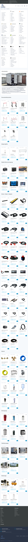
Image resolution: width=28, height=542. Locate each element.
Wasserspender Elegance (14, 390)
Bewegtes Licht (4, 49)
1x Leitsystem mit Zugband (5, 107)
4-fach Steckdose (4, 218)
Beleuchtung (3, 64)
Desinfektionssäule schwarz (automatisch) (7, 403)
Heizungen (3, 20)
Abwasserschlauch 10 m (5, 376)
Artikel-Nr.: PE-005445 (4, 446)
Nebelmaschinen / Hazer (5, 53)
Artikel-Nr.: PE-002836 (22, 100)
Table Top (2, 510)
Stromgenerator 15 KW (13, 187)
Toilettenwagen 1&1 (4, 454)
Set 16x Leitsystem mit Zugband (23, 107)
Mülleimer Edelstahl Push (23, 421)
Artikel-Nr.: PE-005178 (22, 165)
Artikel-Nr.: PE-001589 (4, 239)
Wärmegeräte (21, 29)
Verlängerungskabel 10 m (5, 232)
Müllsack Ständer (13, 421)
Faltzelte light (3, 14)
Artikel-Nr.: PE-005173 (4, 165)
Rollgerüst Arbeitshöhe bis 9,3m (14, 499)
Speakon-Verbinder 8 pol (5, 330)
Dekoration (2, 511)
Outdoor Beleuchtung (4, 50)
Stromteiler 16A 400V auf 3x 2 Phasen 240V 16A (7, 275)
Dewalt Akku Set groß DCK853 (5, 486)
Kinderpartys (16, 512)
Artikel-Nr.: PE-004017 (22, 253)
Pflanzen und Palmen (4, 26)
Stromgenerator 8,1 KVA (22, 186)
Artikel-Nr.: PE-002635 (22, 354)
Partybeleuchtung (4, 48)
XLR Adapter (12, 303)
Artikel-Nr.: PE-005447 (13, 446)
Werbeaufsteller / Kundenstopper (24, 122)
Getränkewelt (2, 512)
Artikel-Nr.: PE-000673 (22, 281)
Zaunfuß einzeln (4, 154)
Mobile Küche (21, 25)
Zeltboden (3, 17)
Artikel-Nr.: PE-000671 (4, 281)
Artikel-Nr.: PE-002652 (4, 368)
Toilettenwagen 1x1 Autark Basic (14, 454)
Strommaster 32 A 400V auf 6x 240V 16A (16, 275)
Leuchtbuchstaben (4, 25)
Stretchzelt (3, 13)
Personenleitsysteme (13, 59)
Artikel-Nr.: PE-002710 (4, 354)
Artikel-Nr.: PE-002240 (13, 295)
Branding (3, 65)
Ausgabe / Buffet (22, 26)
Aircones (3, 52)
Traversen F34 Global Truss (14, 53)
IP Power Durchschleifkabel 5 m (14, 232)
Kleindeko (3, 29)
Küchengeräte (21, 28)
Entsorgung (12, 64)
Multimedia (3, 61)
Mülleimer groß (3, 421)
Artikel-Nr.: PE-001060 (22, 295)
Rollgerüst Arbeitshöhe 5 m (5, 499)
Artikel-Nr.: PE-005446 (22, 446)
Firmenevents (16, 510)
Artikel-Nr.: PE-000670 (13, 337)
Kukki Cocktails (12, 27)
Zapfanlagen (12, 28)
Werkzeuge (12, 66)
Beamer (20, 49)
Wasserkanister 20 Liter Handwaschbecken (7, 390)
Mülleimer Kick (12, 435)
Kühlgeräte (21, 30)
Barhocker (12, 13)
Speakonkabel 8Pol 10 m (13, 316)
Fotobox (20, 48)
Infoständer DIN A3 (13, 136)
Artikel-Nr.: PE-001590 (13, 239)
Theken (11, 25)
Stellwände (3, 63)
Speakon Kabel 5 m (4, 316)
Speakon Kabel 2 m (22, 302)
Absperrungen (12, 52)
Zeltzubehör (3, 19)
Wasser (11, 63)
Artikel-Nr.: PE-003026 (13, 253)
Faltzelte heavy (4, 15)
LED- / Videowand (22, 51)
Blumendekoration (4, 28)
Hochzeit (16, 511)
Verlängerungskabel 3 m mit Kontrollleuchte (16, 218)
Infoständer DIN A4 (4, 136)
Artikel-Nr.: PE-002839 (13, 354)
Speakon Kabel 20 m (22, 316)
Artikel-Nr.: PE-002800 (13, 368)
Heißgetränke (12, 29)
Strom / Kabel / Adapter (13, 62)
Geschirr (21, 13)
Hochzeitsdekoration (4, 31)
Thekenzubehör (12, 30)
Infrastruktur (5, 71)
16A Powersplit (21, 261)
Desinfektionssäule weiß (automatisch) (15, 403)
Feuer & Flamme (4, 30)
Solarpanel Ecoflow (22, 172)
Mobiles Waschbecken (22, 376)
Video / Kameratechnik (22, 53)
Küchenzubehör (21, 31)
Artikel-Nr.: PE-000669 (4, 337)
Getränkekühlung (13, 26)
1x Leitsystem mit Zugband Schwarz (15, 108)
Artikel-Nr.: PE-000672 (13, 281)
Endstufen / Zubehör (22, 43)
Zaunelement (12, 154)
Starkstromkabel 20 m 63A (14, 261)
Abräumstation (21, 436)
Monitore (21, 52)
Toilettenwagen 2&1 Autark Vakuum (6, 468)
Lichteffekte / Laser (4, 51)
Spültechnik (12, 31)
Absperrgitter (12, 60)
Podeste (12, 48)
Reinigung (21, 32)
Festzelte (3, 18)
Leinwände (21, 50)
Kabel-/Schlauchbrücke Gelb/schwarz (15, 204)
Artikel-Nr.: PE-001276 (4, 100)
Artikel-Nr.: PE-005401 (13, 100)
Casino (11, 43)
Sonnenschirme (4, 12)
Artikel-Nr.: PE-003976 (22, 147)
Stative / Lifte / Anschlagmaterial (13, 54)
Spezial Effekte (12, 49)
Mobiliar (3, 60)
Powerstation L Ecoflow (13, 173)
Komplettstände (4, 59)
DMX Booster (3, 303)
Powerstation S (3, 173)
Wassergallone (21, 390)
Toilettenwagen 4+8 (13, 467)
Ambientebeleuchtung (4, 27)
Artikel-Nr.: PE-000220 (22, 239)
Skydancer (3, 32)
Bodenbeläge (3, 62)
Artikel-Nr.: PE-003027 (4, 253)
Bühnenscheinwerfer (13, 50)
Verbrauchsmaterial (4, 43)
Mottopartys (16, 509)
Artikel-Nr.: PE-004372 (4, 147)
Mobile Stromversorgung (13, 61)
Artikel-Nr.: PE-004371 (13, 147)
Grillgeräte (21, 27)
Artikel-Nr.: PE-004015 (4, 295)
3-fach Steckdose (22, 204)
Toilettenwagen (12, 65)
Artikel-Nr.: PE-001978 (22, 368)
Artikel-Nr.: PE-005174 (13, 165)
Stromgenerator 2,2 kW (4, 186)
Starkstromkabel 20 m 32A (5, 261)
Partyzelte (3, 16)
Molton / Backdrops (13, 51)
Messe (1, 521)
